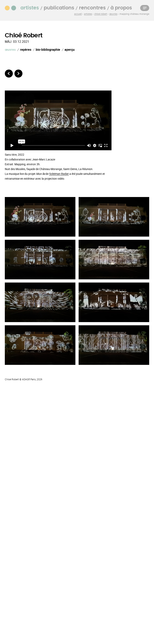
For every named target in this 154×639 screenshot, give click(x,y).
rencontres (92, 8)
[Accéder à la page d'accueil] (12, 7)
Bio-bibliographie (48, 49)
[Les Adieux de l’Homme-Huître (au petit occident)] (18, 74)
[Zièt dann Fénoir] (9, 74)
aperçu (70, 49)
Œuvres (10, 49)
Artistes (29, 8)
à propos (121, 8)
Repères (25, 49)
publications (59, 8)
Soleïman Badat (59, 174)
